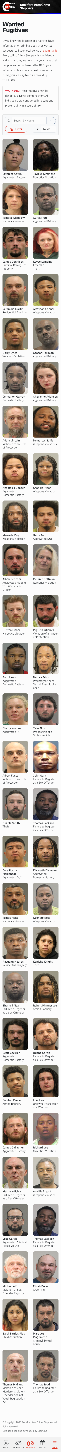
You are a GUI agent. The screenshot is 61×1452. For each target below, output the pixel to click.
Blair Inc (42, 1430)
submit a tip (50, 50)
